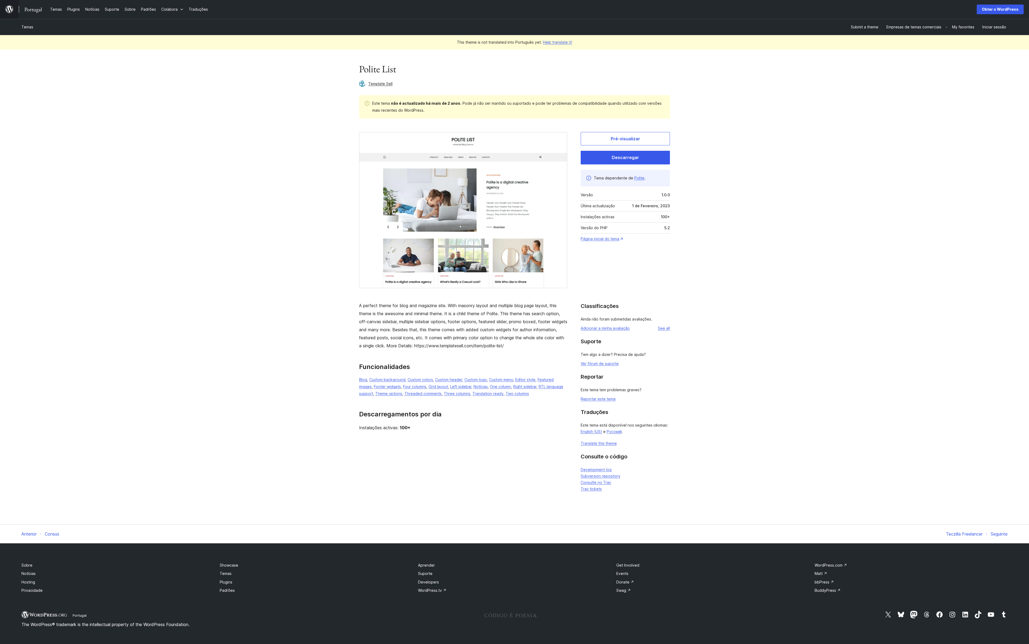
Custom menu (501, 379)
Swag (623, 590)
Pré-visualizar (625, 138)
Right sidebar (524, 386)
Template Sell (380, 83)
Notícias (481, 386)
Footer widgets (387, 386)
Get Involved (627, 565)
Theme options (388, 393)
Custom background (387, 379)
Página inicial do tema (600, 238)
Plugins (226, 582)
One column (500, 386)
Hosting (28, 582)
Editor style (525, 379)
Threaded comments (423, 393)
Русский (614, 431)
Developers (428, 582)
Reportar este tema (598, 399)
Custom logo (475, 379)
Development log (596, 469)
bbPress (824, 582)
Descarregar (625, 157)
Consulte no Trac (596, 482)
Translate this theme (599, 443)
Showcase (229, 565)
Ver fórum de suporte (600, 363)
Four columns (414, 386)
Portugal (80, 615)
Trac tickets (591, 489)
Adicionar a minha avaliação (605, 328)
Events (622, 573)
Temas (27, 27)
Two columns (517, 393)
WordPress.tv (432, 590)
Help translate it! (557, 42)
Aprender (426, 565)
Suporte (425, 573)
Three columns (457, 393)
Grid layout (438, 386)
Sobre (26, 565)
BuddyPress (828, 590)
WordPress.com (831, 565)
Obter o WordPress (1000, 9)
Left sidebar (460, 386)
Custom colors (420, 379)
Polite (639, 178)
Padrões (227, 590)
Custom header (448, 379)
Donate (625, 582)
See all (664, 328)
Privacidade (32, 590)
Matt (821, 573)
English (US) (591, 431)
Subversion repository (600, 476)
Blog (363, 379)
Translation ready (488, 393)
